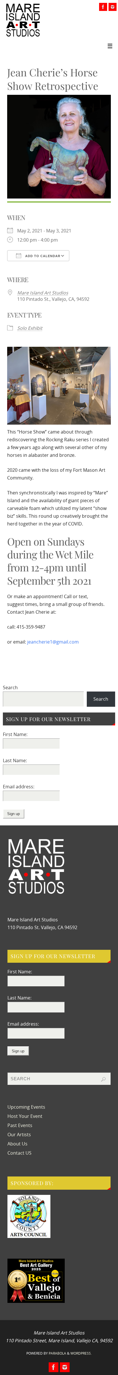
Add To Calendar (42, 256)
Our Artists (19, 1134)
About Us (17, 1144)
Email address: (18, 786)
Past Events (19, 1125)
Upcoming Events (26, 1107)
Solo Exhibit (29, 328)
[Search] (103, 1079)
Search (10, 687)
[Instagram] (113, 7)
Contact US (19, 1153)
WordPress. (81, 1353)
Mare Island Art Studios (42, 293)
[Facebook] (103, 7)
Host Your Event (24, 1116)
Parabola (57, 1353)
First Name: (15, 734)
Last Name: (15, 760)
